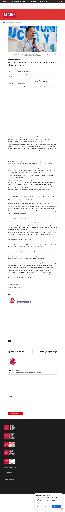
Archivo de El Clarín (9, 479)
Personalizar (40, 506)
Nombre (10, 391)
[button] (59, 1)
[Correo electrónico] (30, 302)
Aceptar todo (57, 506)
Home (4, 22)
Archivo (46, 7)
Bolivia (13, 340)
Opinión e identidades (8, 7)
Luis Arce (26, 340)
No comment (29, 68)
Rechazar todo (48, 506)
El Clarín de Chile (12, 68)
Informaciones (19, 7)
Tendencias (28, 7)
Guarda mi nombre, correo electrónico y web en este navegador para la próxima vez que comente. (26, 408)
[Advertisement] (32, 98)
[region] (48, 501)
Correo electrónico (11, 396)
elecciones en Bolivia (19, 340)
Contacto (10, 476)
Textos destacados (37, 7)
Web (9, 401)
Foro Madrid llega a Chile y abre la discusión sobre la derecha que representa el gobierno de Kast (27, 1)
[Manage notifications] (62, 509)
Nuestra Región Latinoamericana (14, 22)
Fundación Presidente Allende (9, 467)
